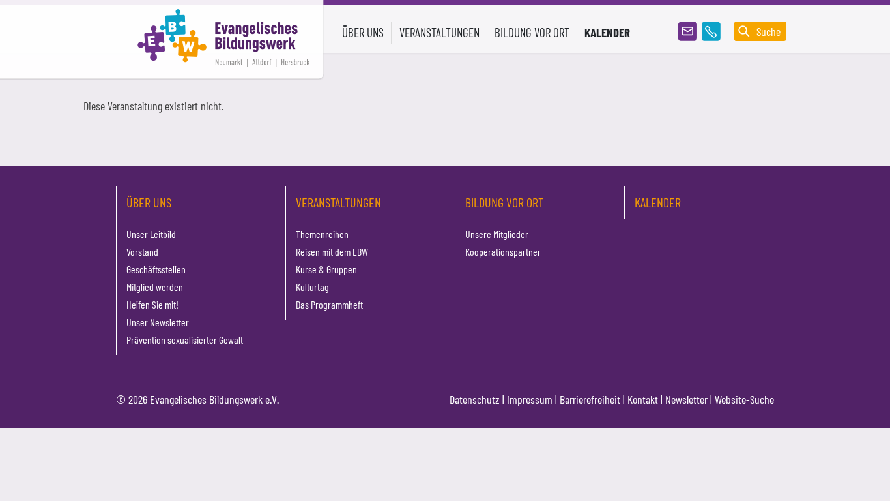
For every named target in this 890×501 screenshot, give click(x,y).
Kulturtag (312, 287)
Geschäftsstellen (156, 269)
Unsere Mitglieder (496, 234)
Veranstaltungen (338, 202)
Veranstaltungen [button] (439, 32)
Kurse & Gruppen (326, 269)
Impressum (530, 399)
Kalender (607, 32)
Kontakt (642, 399)
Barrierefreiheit (590, 399)
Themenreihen (322, 234)
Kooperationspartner (503, 251)
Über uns (148, 202)
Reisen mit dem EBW (332, 251)
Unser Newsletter (157, 322)
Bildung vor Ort (504, 202)
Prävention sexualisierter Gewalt (184, 339)
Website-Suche (744, 399)
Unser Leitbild (151, 234)
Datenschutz (475, 399)
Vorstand (142, 251)
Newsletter (686, 399)
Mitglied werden (154, 287)
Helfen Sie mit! (152, 304)
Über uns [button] (363, 32)
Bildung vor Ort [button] (532, 32)
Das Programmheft (329, 304)
